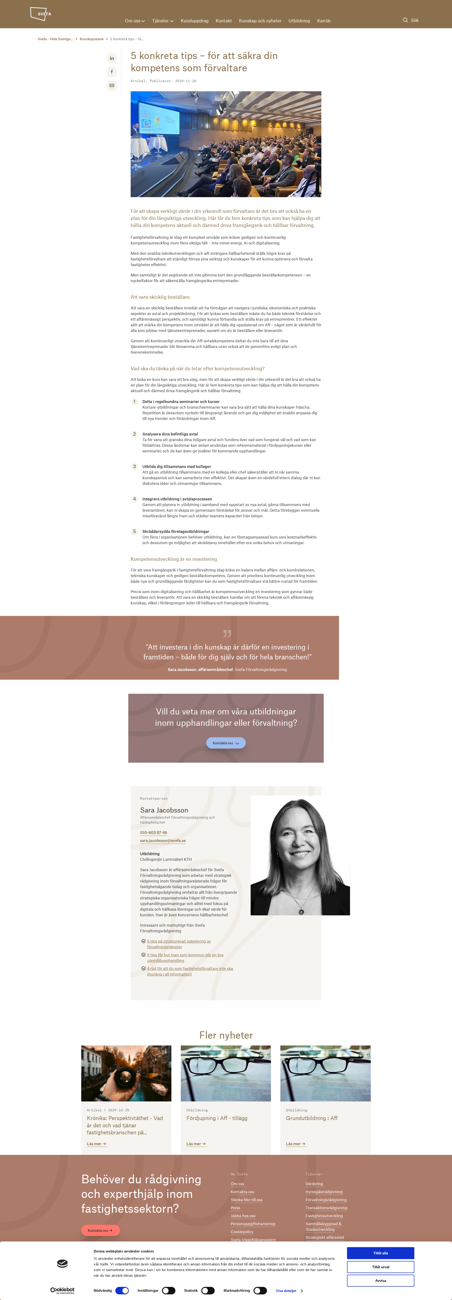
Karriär (324, 20)
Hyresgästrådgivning (324, 1191)
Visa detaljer (286, 1291)
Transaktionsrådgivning (326, 1207)
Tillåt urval (380, 1267)
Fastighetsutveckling (324, 1215)
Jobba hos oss (243, 1215)
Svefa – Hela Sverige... (55, 39)
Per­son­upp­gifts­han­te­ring (253, 1223)
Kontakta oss (223, 743)
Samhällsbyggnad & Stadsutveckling (323, 1226)
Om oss (132, 20)
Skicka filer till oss (246, 1199)
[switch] (168, 1290)
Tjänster (160, 20)
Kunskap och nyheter (260, 20)
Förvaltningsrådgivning (326, 1199)
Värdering (314, 1183)
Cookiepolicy (242, 1231)
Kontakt (224, 20)
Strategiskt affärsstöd (325, 1237)
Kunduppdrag (195, 20)
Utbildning (299, 20)
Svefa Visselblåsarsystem (253, 1239)
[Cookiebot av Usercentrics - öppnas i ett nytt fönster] (62, 1290)
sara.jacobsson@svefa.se (163, 840)
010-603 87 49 (153, 832)
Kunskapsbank (92, 39)
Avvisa (380, 1281)
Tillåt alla (380, 1253)
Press (235, 1207)
